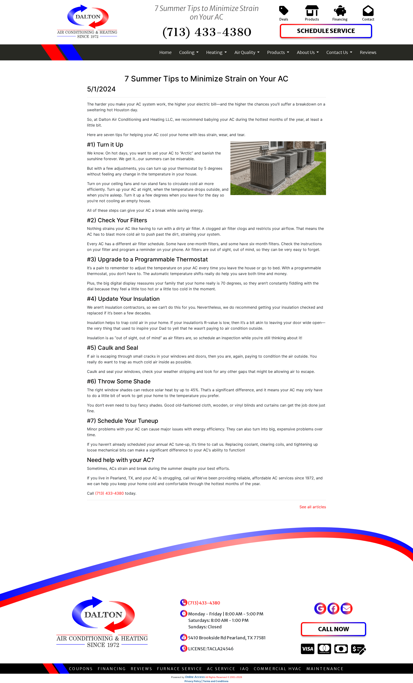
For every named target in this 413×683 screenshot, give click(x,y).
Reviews (368, 52)
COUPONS (81, 668)
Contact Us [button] (337, 52)
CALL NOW (333, 629)
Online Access (195, 677)
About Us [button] (306, 52)
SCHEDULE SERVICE (326, 31)
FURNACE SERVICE (179, 668)
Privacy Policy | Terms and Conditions (206, 681)
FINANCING (112, 668)
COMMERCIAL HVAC (278, 668)
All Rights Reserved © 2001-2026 (223, 677)
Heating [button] (214, 52)
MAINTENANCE (325, 668)
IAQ (244, 668)
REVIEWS (141, 668)
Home (165, 52)
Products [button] (276, 52)
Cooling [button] (187, 52)
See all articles (312, 506)
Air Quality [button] (245, 52)
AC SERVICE (221, 668)
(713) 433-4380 (207, 32)
